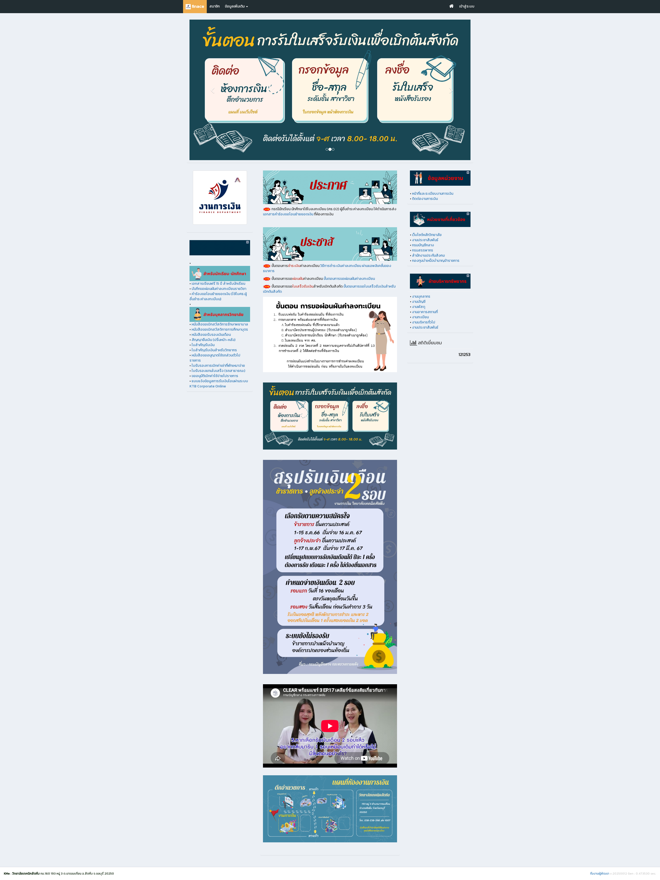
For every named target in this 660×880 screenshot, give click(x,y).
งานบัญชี (418, 319)
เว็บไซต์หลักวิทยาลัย (427, 252)
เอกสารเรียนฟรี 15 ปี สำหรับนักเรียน (218, 301)
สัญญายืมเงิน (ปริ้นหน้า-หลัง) (213, 357)
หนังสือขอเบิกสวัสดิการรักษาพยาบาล (220, 342)
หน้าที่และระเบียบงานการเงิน (432, 211)
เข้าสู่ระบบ (466, 6)
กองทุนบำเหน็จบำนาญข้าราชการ (435, 278)
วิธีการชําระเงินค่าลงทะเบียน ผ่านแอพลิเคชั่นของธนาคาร (327, 286)
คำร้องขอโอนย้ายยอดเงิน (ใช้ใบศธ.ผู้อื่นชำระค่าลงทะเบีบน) (218, 313)
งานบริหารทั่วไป (423, 340)
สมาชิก (214, 6)
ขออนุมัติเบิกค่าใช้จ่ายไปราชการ (215, 393)
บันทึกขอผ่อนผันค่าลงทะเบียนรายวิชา (219, 306)
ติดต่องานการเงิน (425, 216)
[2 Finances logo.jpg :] (219, 215)
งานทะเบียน (420, 334)
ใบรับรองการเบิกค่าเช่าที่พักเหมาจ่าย (218, 383)
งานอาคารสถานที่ (425, 329)
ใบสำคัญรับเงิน (203, 362)
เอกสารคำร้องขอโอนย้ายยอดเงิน (288, 231)
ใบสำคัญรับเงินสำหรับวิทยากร (214, 367)
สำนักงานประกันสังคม (428, 272)
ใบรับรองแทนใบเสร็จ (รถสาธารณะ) (218, 388)
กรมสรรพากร (422, 267)
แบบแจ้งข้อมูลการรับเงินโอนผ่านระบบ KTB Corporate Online (218, 401)
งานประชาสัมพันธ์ (425, 257)
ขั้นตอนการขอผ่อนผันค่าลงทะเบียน (349, 296)
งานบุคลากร (421, 314)
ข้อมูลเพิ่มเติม (235, 6)
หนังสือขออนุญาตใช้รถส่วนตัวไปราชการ (214, 375)
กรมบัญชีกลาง (423, 262)
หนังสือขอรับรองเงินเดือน (211, 352)
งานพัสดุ (418, 324)
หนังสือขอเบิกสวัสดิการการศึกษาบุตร (220, 347)
